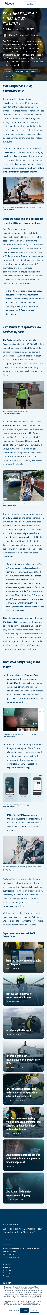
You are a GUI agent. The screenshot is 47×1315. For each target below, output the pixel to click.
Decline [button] (34, 1310)
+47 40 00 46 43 (9, 1254)
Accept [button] (24, 1310)
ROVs (25, 637)
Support (6, 1276)
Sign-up (9, 1239)
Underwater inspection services (26, 71)
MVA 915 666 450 (9, 1251)
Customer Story (10, 76)
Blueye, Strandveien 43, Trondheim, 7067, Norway (23, 1248)
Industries (7, 1270)
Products (6, 1267)
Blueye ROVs (20, 902)
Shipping (7, 71)
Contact (30, 4)
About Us (6, 1273)
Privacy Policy (37, 1298)
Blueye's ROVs (37, 167)
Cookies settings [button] (13, 1310)
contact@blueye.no (11, 1257)
